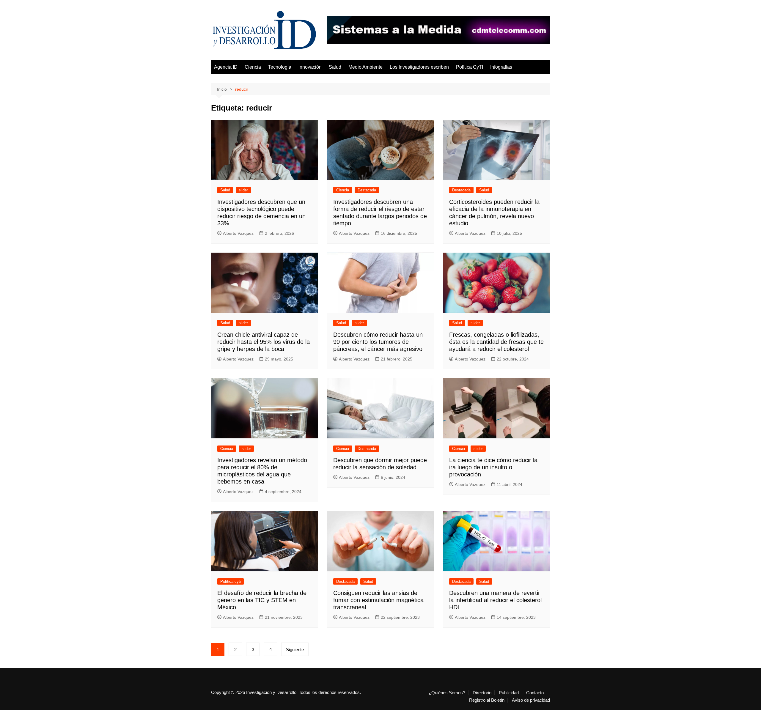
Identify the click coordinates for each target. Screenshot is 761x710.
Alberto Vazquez (238, 233)
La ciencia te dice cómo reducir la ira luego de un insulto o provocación (493, 467)
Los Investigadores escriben (419, 67)
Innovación (310, 67)
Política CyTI (469, 67)
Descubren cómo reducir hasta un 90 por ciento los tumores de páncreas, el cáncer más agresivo (378, 341)
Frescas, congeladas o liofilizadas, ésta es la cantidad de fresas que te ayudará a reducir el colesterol (496, 341)
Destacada (367, 190)
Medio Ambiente (365, 67)
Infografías (501, 67)
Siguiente (295, 649)
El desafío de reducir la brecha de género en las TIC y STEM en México (261, 600)
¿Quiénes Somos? (447, 692)
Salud (335, 67)
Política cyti (230, 581)
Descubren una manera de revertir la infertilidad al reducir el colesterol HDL (495, 600)
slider (243, 190)
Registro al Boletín (486, 700)
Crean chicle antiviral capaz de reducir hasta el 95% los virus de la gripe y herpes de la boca (263, 341)
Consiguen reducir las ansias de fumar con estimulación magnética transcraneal (378, 600)
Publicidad (509, 692)
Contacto (535, 692)
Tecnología (279, 67)
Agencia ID (226, 67)
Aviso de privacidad (531, 700)
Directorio (482, 692)
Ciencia (253, 67)
